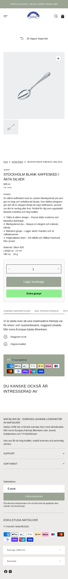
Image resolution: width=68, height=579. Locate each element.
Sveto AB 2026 (22, 526)
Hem (5, 162)
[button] (5, 16)
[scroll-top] (61, 572)
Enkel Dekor (17, 162)
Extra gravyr (34, 293)
